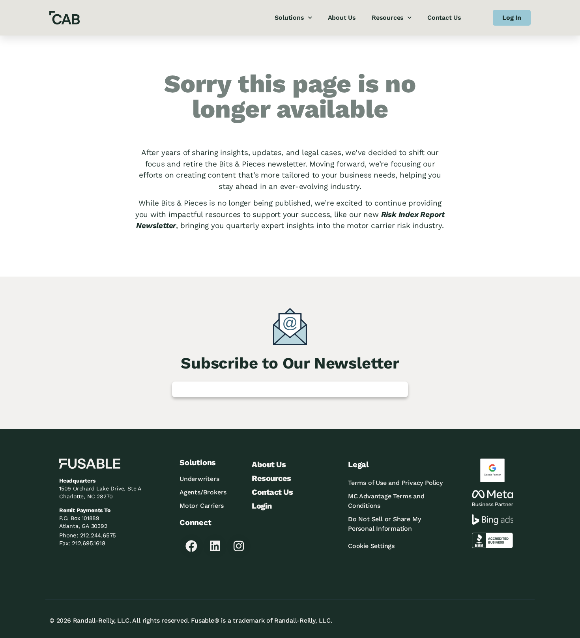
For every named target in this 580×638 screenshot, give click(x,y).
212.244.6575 (98, 535)
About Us (342, 17)
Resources (388, 17)
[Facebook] (191, 546)
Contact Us (444, 17)
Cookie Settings (371, 546)
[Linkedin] (215, 546)
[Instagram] (239, 546)
